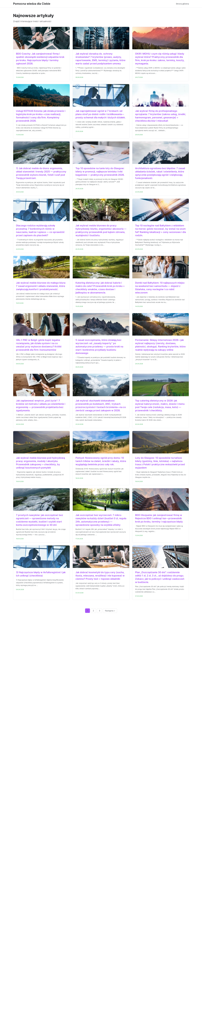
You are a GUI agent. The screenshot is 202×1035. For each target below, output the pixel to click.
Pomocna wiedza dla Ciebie (31, 3)
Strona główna (182, 4)
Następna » (110, 610)
